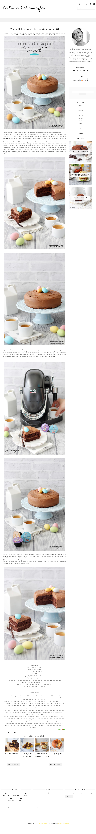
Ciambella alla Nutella (57, 754)
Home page (25, 19)
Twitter (5, 556)
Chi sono (46, 19)
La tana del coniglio (42, 823)
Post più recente (13, 764)
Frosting (62, 33)
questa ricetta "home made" (12, 138)
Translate (86, 80)
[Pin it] (12, 732)
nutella (22, 34)
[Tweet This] (9, 732)
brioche (81, 110)
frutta (80, 123)
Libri (53, 19)
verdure (81, 133)
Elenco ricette (35, 19)
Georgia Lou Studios (63, 823)
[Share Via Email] (15, 732)
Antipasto (80, 105)
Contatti (71, 19)
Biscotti (80, 108)
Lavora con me (61, 19)
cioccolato (22, 33)
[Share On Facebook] (5, 732)
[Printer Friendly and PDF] (61, 730)
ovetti (27, 34)
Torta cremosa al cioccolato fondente (81, 198)
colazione (81, 115)
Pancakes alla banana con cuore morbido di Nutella (42, 755)
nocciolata (15, 34)
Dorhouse (55, 33)
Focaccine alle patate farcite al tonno (80, 175)
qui (51, 680)
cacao (16, 33)
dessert (81, 118)
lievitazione (80, 125)
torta (55, 34)
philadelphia (49, 34)
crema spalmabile (46, 33)
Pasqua (42, 34)
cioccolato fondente (33, 33)
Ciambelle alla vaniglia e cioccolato (27, 755)
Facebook (61, 554)
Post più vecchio (55, 764)
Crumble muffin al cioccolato (12, 754)
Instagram (54, 554)
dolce (80, 120)
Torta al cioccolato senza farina (80, 152)
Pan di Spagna (34, 34)
